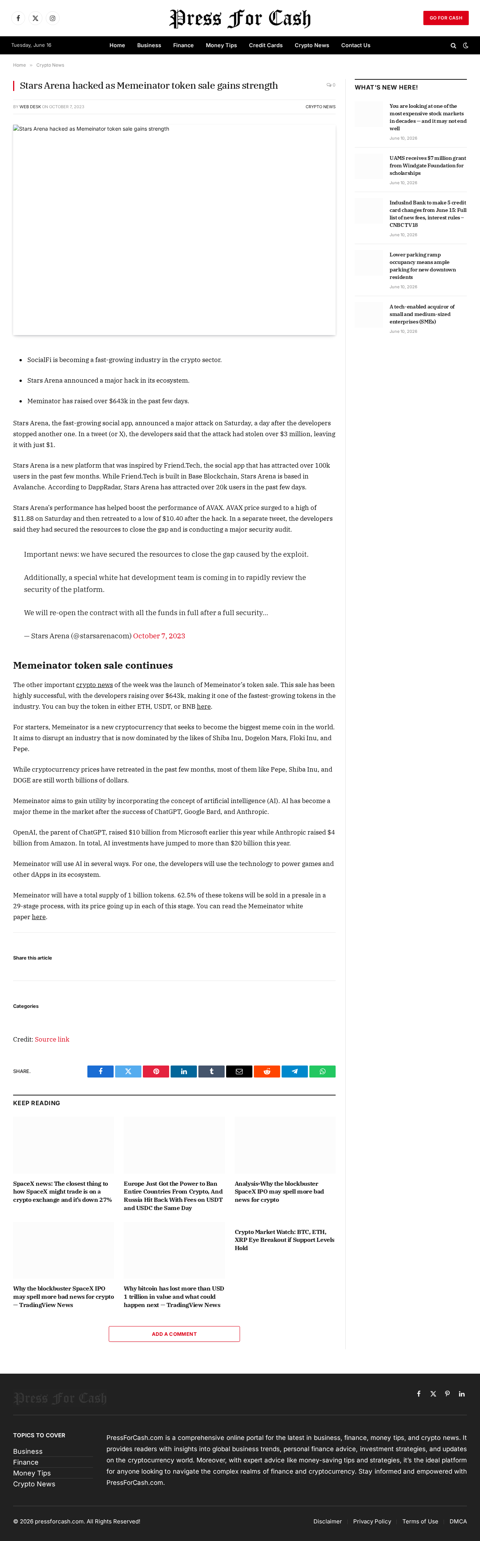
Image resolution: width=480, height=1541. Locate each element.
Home (117, 45)
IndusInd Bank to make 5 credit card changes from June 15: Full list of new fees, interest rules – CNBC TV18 (428, 213)
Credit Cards (266, 45)
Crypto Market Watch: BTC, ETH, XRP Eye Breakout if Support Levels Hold (284, 1240)
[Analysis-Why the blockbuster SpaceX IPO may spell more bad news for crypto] (285, 1145)
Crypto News (312, 45)
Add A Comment (174, 1334)
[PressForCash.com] (240, 18)
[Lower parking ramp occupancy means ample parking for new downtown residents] (369, 263)
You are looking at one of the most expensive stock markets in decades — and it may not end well (428, 117)
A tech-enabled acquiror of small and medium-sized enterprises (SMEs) (422, 314)
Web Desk (30, 106)
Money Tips (221, 45)
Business (149, 45)
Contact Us (355, 45)
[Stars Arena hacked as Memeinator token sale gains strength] (174, 230)
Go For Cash (446, 18)
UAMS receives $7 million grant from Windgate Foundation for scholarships (428, 165)
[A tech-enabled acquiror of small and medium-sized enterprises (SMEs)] (369, 315)
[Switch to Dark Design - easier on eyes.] (465, 45)
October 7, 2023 (159, 635)
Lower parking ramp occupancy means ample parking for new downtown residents (423, 265)
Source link (52, 1039)
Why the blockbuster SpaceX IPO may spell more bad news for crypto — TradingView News (63, 1297)
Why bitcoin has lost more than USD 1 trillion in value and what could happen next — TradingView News (174, 1297)
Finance (183, 45)
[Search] (453, 45)
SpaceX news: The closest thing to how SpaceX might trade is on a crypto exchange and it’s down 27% (62, 1192)
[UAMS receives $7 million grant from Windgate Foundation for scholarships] (369, 166)
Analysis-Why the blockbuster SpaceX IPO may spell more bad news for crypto (279, 1192)
